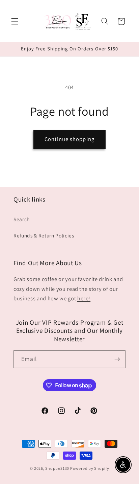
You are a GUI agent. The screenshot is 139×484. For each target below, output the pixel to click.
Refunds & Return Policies (43, 235)
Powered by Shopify (89, 468)
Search (21, 219)
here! (83, 298)
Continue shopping (69, 139)
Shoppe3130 (57, 468)
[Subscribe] (117, 359)
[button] (15, 21)
